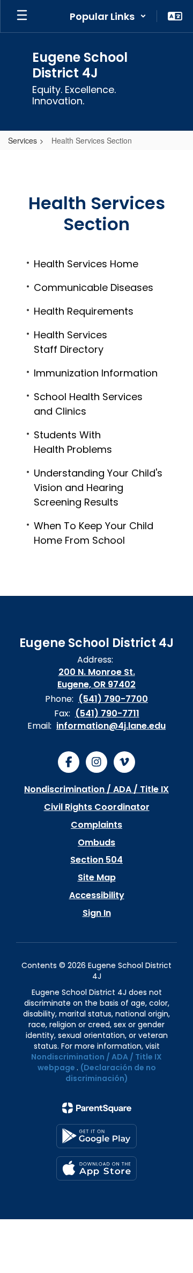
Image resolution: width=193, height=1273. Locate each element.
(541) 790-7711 (107, 713)
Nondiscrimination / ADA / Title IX (96, 789)
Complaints (96, 825)
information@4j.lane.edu (111, 726)
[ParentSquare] (97, 1108)
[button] (108, 16)
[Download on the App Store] (96, 1168)
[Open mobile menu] (22, 16)
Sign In (97, 913)
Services (22, 140)
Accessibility (96, 895)
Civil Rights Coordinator (97, 807)
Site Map (97, 877)
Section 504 (96, 860)
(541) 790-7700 (113, 699)
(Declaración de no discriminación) (110, 1073)
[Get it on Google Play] (96, 1136)
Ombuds (96, 842)
